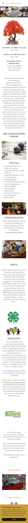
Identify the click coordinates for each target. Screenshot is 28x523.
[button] (3, 3)
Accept (14, 519)
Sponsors (6, 290)
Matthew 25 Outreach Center (15, 382)
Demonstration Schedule (14, 232)
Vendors (6, 281)
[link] (14, 3)
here (19, 362)
